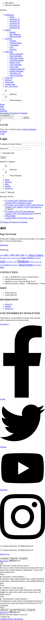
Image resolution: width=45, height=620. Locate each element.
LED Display (9, 261)
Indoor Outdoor (27, 258)
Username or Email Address (10, 144)
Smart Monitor (14, 265)
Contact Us (9, 309)
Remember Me (8, 153)
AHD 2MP (19, 255)
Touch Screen (25, 264)
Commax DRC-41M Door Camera (18, 203)
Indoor (9, 258)
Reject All (14, 558)
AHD (1, 255)
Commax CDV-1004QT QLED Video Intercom (23, 207)
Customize (4, 558)
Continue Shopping (28, 129)
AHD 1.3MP (9, 255)
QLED (2, 265)
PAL (40, 261)
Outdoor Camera (34, 261)
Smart (6, 265)
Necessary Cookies (9, 566)
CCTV (26, 255)
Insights (8, 306)
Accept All (23, 558)
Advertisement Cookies (11, 599)
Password (3, 148)
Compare (3, 619)
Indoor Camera (16, 258)
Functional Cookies (9, 577)
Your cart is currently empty (10, 129)
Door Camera (36, 254)
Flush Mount (3, 258)
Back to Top (4, 554)
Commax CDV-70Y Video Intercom (19, 214)
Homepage (4, 245)
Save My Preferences (17, 610)
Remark (21, 577)
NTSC (15, 261)
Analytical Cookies (9, 588)
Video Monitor (37, 265)
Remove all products (15, 619)
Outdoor (23, 261)
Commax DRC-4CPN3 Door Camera (19, 218)
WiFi (2, 267)
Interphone (38, 258)
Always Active (23, 566)
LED (2, 261)
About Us (8, 304)
